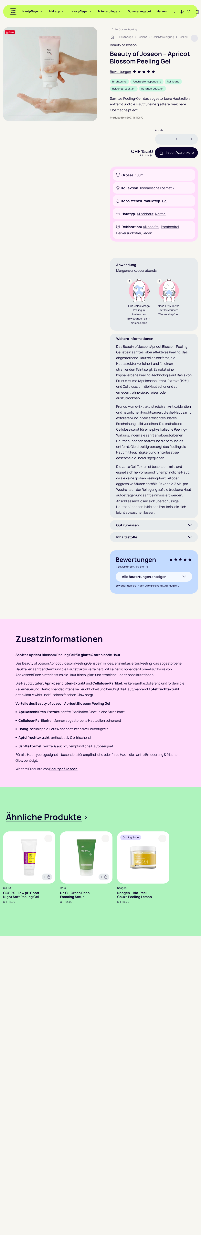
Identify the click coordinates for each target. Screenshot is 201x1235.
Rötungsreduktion (152, 88)
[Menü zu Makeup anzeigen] (63, 11)
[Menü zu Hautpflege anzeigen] (40, 11)
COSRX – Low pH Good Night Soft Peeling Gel (21, 895)
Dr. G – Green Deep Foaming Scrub (75, 895)
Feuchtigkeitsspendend (147, 81)
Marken (161, 11)
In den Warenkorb (180, 152)
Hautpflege (30, 11)
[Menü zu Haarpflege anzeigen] (89, 11)
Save (11, 32)
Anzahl (159, 130)
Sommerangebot (139, 11)
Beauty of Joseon (123, 45)
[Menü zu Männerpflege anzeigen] (120, 11)
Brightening (119, 81)
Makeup (54, 11)
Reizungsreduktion (123, 88)
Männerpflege (107, 11)
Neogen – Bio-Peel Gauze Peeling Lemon (134, 895)
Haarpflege (79, 11)
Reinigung (173, 81)
